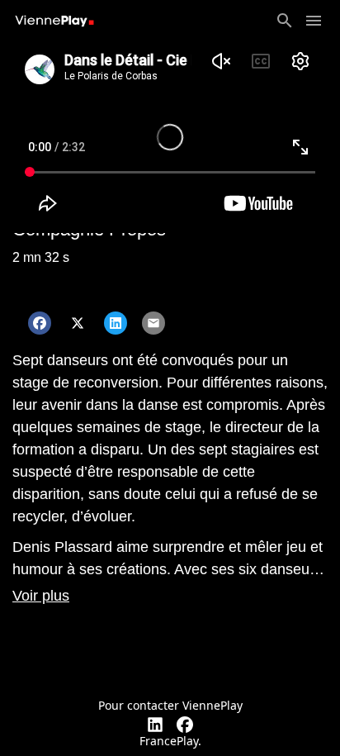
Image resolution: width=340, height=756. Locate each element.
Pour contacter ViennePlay (170, 705)
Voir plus (40, 595)
